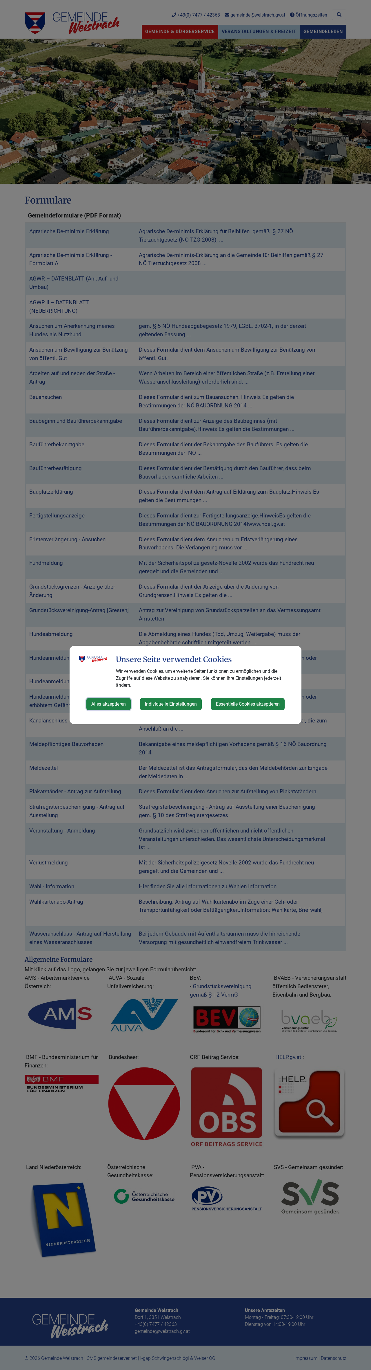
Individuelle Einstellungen (171, 704)
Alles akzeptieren (108, 704)
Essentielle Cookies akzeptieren (248, 704)
